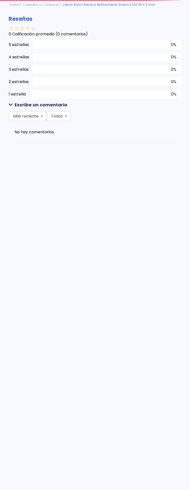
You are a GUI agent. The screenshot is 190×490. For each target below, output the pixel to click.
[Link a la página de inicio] (14, 4)
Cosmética (32, 4)
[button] (95, 105)
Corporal (52, 4)
